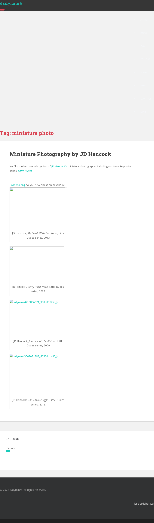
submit (144, 72)
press (143, 85)
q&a (143, 46)
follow (145, 59)
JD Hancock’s (59, 166)
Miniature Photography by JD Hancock (60, 154)
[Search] (8, 451)
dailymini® (11, 3)
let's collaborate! (144, 503)
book (143, 33)
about (144, 20)
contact (145, 98)
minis (143, 111)
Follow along (17, 185)
